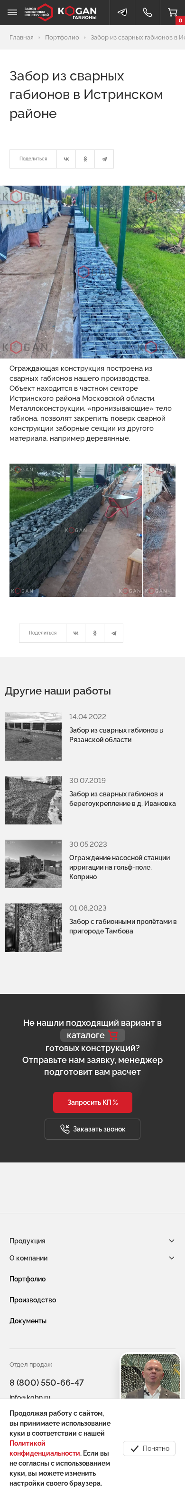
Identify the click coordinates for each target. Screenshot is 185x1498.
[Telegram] (104, 159)
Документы (27, 1321)
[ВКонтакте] (66, 159)
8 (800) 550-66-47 (46, 1383)
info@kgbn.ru (30, 1397)
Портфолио (27, 1279)
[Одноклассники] (85, 159)
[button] (92, 1102)
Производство (32, 1300)
